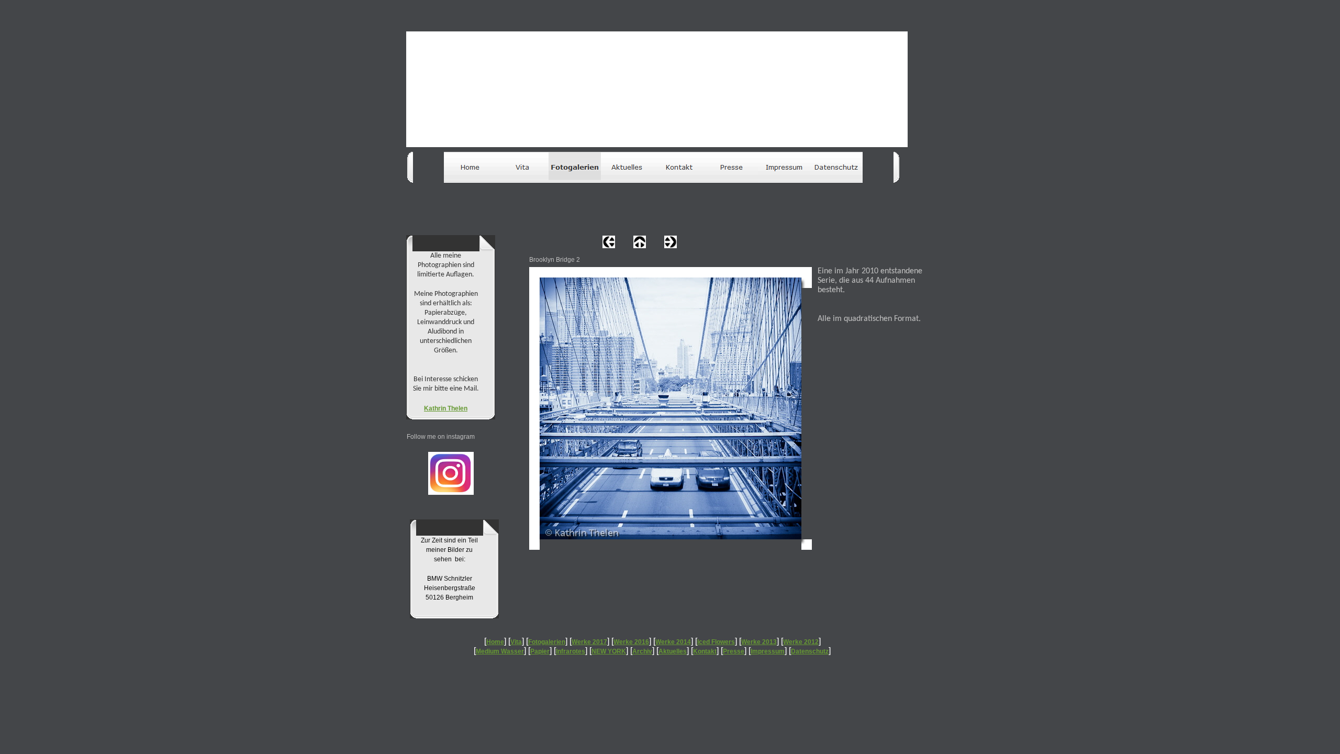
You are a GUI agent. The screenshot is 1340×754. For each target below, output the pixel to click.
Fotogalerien (546, 642)
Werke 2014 (673, 642)
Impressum (768, 651)
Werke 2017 (589, 642)
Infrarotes (570, 651)
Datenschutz (810, 651)
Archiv (642, 651)
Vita (516, 642)
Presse (733, 651)
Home (495, 642)
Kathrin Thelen (445, 408)
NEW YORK (608, 651)
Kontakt (705, 651)
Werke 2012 (801, 642)
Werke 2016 (631, 642)
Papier (540, 651)
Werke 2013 (759, 642)
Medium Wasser (500, 651)
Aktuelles (672, 651)
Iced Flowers (716, 642)
